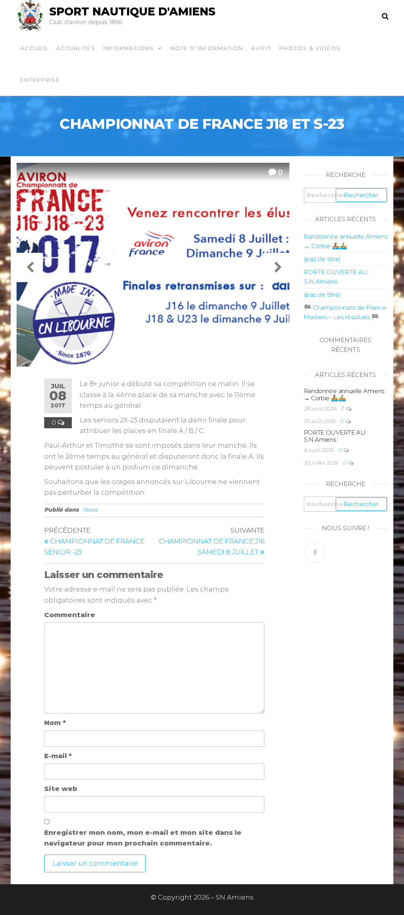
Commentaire (69, 615)
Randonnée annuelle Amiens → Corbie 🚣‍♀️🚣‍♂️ (344, 394)
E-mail (58, 756)
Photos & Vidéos (310, 48)
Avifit (261, 48)
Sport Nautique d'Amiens (132, 11)
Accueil (35, 48)
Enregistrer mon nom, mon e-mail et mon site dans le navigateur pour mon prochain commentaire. (142, 837)
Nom (55, 723)
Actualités (75, 48)
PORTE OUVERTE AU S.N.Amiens (335, 436)
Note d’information (206, 48)
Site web (60, 789)
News (90, 509)
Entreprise (40, 80)
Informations (128, 48)
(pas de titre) (322, 259)
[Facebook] (315, 552)
